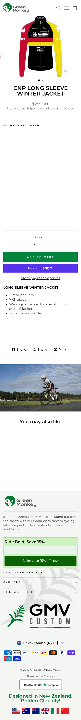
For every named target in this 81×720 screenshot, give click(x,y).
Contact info (18, 591)
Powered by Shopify (40, 676)
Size (39, 237)
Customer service (23, 572)
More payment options (40, 278)
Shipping (33, 108)
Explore (12, 582)
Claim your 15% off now (40, 561)
